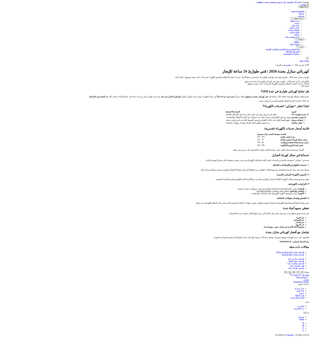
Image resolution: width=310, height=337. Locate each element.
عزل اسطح (294, 21)
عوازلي (306, 280)
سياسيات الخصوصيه (291, 54)
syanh (288, 65)
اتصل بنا (301, 306)
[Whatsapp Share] (290, 272)
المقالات (300, 39)
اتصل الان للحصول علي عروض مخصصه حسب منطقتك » (278, 2)
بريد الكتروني (299, 308)
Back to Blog (301, 277)
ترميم (297, 23)
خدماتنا (301, 13)
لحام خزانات (294, 32)
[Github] (303, 328)
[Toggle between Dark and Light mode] (307, 58)
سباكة (296, 35)
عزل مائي (295, 25)
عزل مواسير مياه (292, 37)
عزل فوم (300, 291)
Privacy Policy (303, 282)
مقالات (301, 319)
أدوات (301, 47)
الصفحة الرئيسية (297, 11)
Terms (295, 282)
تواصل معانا (294, 44)
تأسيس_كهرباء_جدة (296, 268)
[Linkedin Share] (294, 272)
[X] (303, 323)
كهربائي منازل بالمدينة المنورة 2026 (290, 252)
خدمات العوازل (298, 18)
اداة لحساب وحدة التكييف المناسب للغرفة (282, 49)
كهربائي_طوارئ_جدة (295, 263)
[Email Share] (285, 272)
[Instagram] (303, 326)
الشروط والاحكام (292, 51)
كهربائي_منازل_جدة (296, 259)
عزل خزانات (294, 28)
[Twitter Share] (302, 272)
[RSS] (303, 331)
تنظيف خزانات (293, 30)
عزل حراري (299, 288)
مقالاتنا (296, 42)
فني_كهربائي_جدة (297, 266)
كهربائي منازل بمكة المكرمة (293, 254)
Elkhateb (290, 335)
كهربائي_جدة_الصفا (296, 261)
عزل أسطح (299, 295)
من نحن (301, 16)
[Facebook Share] (298, 272)
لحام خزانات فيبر (297, 298)
